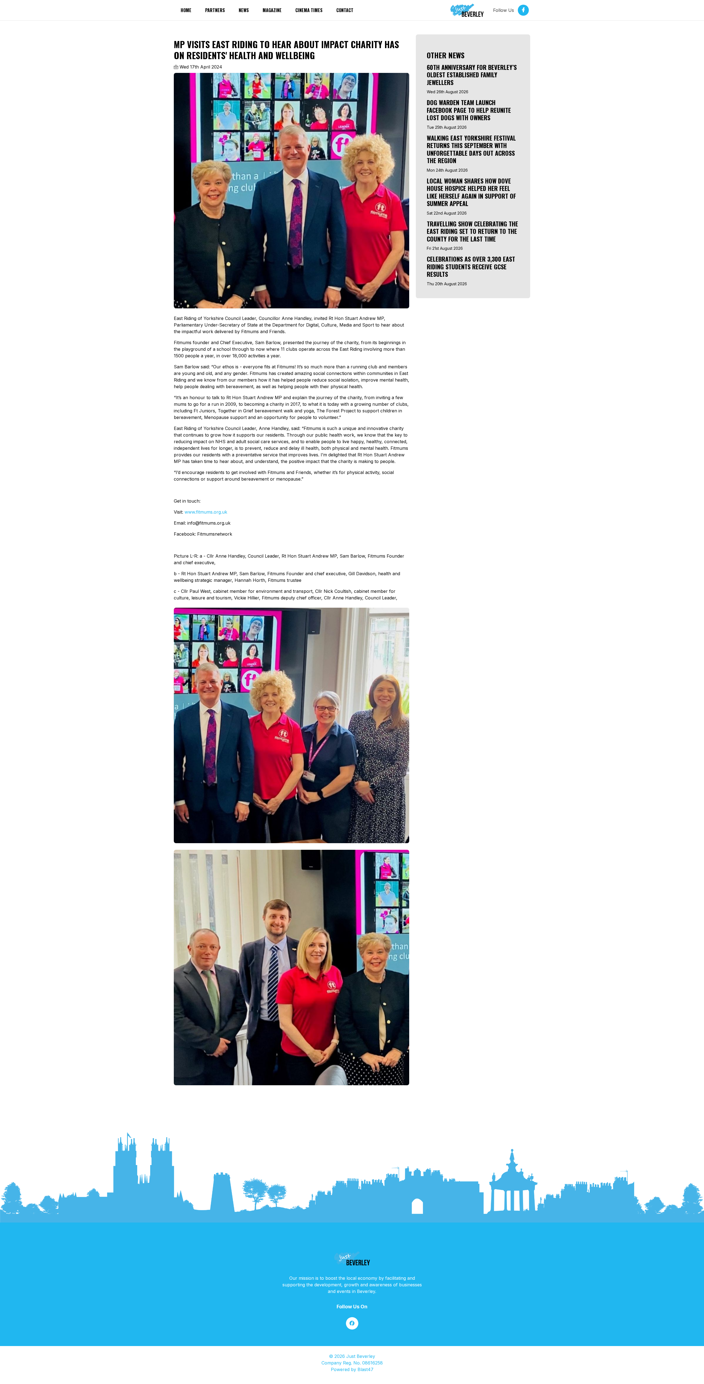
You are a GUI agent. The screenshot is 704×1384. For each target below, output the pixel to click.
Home (186, 10)
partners (215, 10)
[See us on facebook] (352, 1323)
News (244, 10)
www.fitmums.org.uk (206, 512)
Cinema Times (309, 10)
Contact (344, 10)
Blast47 (365, 1369)
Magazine (272, 10)
